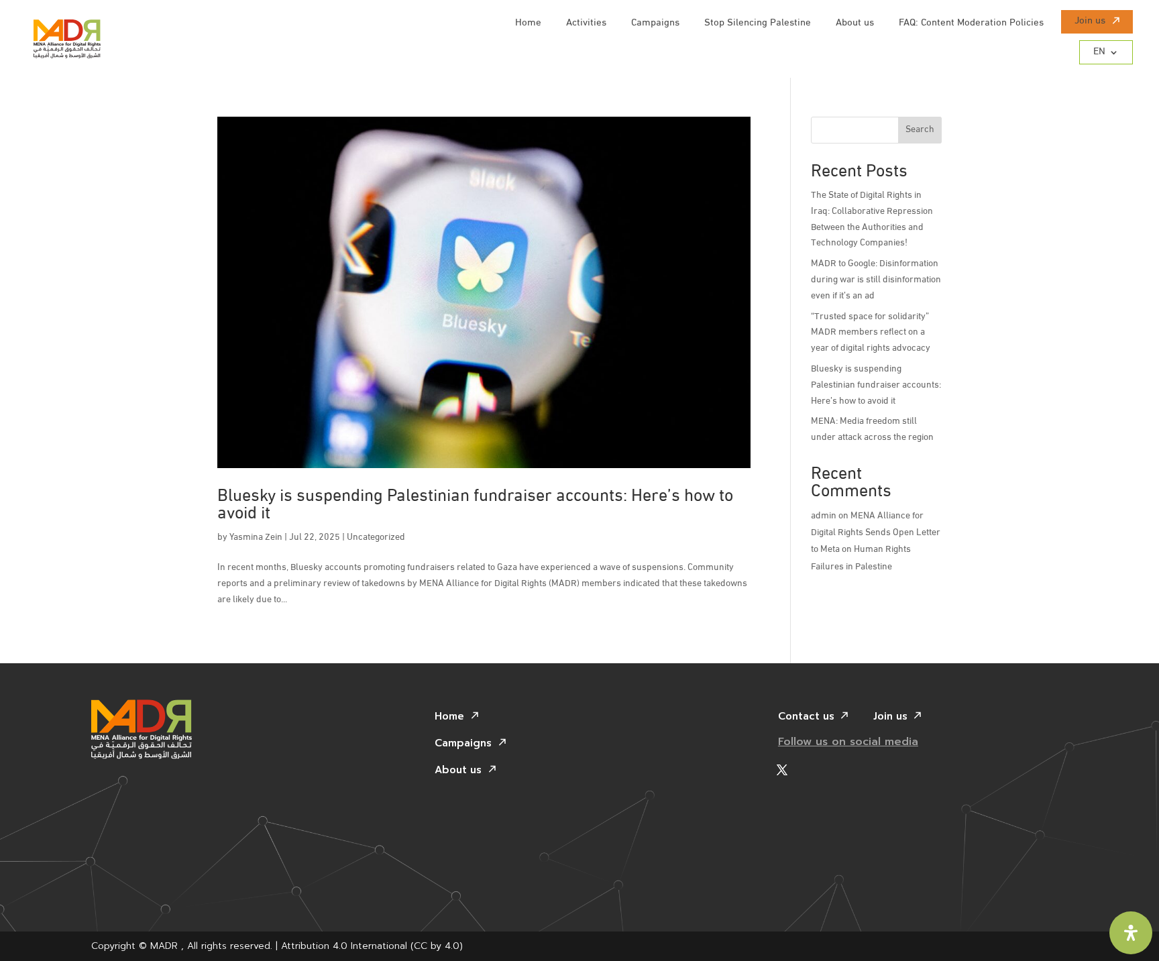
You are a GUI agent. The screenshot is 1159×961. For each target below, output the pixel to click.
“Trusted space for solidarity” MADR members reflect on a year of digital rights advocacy (870, 333)
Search (919, 130)
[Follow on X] (782, 770)
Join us (1089, 21)
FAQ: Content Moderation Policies (971, 23)
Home (528, 23)
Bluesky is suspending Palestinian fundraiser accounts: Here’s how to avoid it (475, 505)
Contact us (806, 718)
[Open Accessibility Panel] (1130, 932)
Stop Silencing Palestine (757, 23)
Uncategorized (376, 537)
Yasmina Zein (255, 537)
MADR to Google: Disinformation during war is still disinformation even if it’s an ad (876, 280)
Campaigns (655, 23)
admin (823, 516)
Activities (586, 23)
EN (1099, 52)
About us (855, 23)
